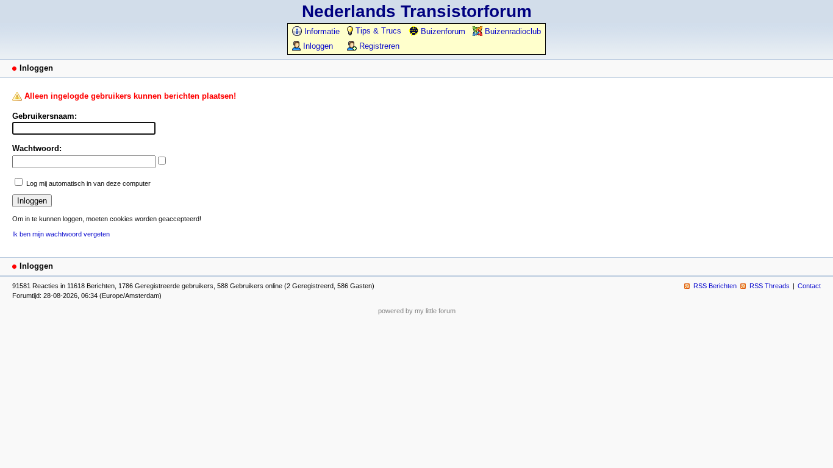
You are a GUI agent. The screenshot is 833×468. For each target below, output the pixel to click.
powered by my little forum (417, 310)
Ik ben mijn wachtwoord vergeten (61, 234)
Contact (809, 285)
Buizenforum (441, 31)
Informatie (321, 31)
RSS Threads (769, 285)
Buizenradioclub (511, 31)
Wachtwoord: (37, 148)
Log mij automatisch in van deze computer (88, 183)
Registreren (378, 46)
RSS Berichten (715, 285)
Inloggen (317, 46)
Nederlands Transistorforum (417, 11)
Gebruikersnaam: (44, 116)
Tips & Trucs (377, 30)
